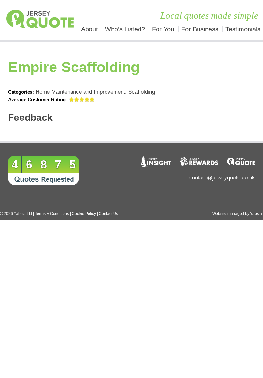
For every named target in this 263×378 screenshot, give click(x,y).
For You (163, 29)
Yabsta (256, 213)
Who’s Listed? (125, 29)
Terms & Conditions (52, 213)
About (89, 29)
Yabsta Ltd (23, 213)
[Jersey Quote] (33, 20)
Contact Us (108, 213)
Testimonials (242, 29)
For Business (199, 29)
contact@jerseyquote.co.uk (222, 178)
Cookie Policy (84, 213)
